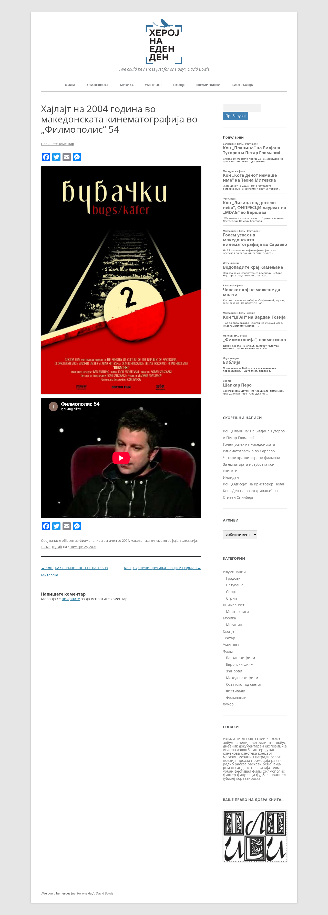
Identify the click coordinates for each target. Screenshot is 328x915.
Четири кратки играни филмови (251, 457)
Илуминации (208, 85)
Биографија (242, 85)
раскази (255, 764)
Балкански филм (240, 657)
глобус (280, 742)
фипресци (246, 774)
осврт (276, 756)
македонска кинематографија (154, 540)
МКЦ (252, 738)
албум (228, 742)
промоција (260, 760)
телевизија (188, 540)
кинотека (249, 753)
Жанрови (234, 671)
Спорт (231, 591)
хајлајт (57, 546)
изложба (244, 749)
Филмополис (89, 540)
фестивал (242, 771)
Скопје (179, 85)
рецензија (272, 764)
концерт (265, 753)
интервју (260, 749)
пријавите (71, 598)
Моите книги (237, 611)
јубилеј (229, 778)
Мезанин (234, 624)
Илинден (231, 477)
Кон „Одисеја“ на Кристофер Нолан (254, 484)
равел (276, 760)
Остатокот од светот (244, 684)
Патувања (234, 585)
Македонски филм (242, 677)
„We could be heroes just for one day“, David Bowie (77, 893)
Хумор (228, 704)
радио (228, 764)
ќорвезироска (248, 778)
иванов (229, 749)
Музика (127, 85)
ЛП (244, 738)
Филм (70, 85)
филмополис (274, 771)
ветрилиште (262, 742)
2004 (125, 540)
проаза (244, 760)
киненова (231, 753)
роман (228, 767)
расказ (241, 764)
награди (262, 756)
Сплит (275, 738)
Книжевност (97, 85)
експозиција (276, 746)
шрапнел (278, 774)
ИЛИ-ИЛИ (232, 738)
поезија (230, 760)
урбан (228, 771)
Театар (229, 638)
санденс (242, 767)
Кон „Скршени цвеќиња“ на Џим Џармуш (162, 567)
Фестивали (235, 691)
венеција (242, 742)
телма (45, 546)
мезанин (246, 756)
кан (272, 749)
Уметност (153, 85)
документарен (251, 746)
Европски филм (239, 664)
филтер (229, 774)
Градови (233, 578)
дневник (230, 746)
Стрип (231, 598)
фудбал (262, 774)
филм (257, 771)
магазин (230, 756)
